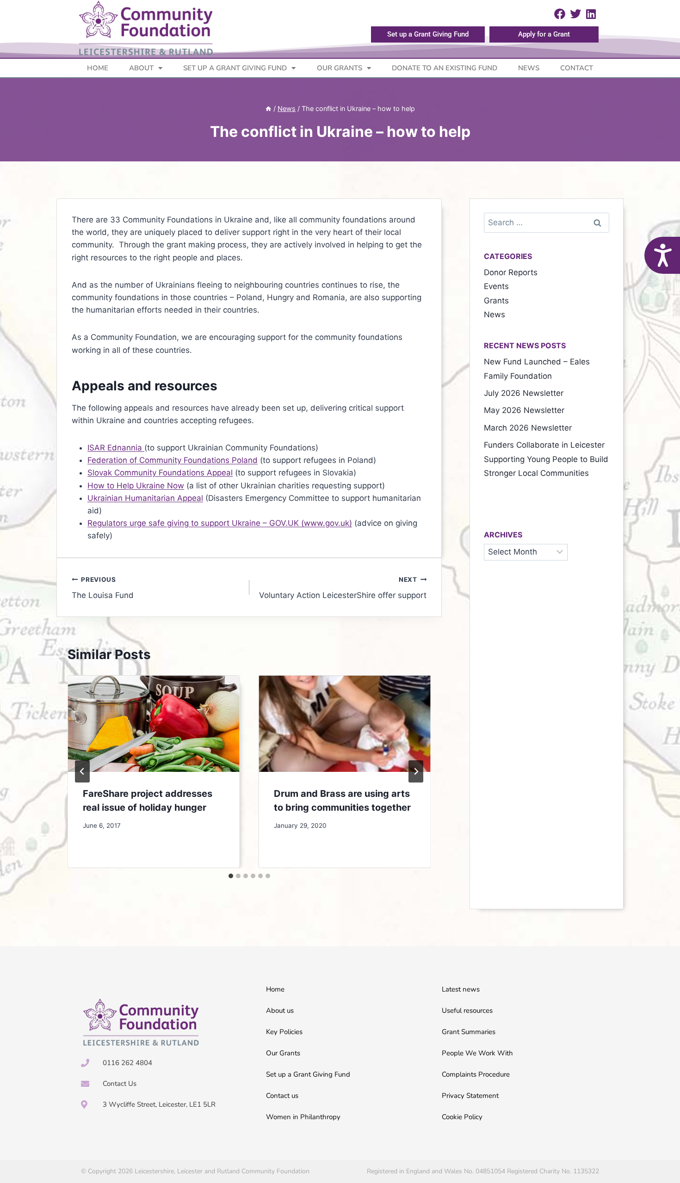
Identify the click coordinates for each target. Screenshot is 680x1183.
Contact (576, 68)
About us (280, 1010)
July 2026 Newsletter (523, 393)
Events (496, 286)
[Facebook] (560, 14)
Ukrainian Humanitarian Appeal (145, 498)
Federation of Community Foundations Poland (172, 460)
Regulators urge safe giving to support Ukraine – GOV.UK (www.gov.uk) (219, 523)
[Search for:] (546, 222)
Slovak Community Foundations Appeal (160, 472)
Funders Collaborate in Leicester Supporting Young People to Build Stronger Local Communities (546, 459)
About (141, 68)
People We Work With (477, 1053)
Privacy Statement (470, 1095)
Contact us (282, 1095)
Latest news (461, 989)
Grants (496, 300)
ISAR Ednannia (115, 447)
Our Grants (339, 68)
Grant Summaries (468, 1031)
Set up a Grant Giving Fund (235, 68)
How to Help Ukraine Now (135, 485)
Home (97, 68)
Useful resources (467, 1010)
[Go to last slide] (82, 771)
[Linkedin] (591, 14)
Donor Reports (511, 272)
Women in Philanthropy (303, 1116)
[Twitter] (575, 14)
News (528, 68)
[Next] (415, 771)
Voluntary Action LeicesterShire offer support (343, 588)
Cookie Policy (462, 1116)
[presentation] (154, 724)
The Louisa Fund (103, 588)
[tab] (231, 876)
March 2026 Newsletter (528, 427)
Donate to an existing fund (444, 68)
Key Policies (284, 1031)
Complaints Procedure (476, 1074)
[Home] (268, 108)
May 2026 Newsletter (524, 410)
